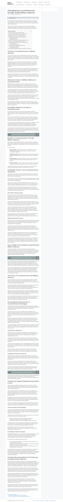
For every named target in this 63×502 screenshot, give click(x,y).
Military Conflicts (48, 4)
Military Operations (19, 2)
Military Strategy (33, 2)
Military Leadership (29, 4)
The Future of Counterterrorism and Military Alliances (17, 41)
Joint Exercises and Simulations (14, 46)
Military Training (41, 4)
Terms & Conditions (53, 500)
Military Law (35, 4)
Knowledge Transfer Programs (14, 47)
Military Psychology (27, 2)
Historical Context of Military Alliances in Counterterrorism (18, 33)
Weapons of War (46, 2)
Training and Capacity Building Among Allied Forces (17, 45)
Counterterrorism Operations (12, 494)
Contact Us (37, 500)
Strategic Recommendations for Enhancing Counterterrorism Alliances (20, 48)
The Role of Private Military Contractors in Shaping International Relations (18, 496)
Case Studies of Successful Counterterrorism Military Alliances (18, 40)
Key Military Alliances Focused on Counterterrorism (17, 34)
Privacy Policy (42, 500)
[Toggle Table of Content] (30, 31)
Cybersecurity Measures (13, 43)
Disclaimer (47, 500)
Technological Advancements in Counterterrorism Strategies (18, 42)
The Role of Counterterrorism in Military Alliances (16, 32)
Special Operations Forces (20, 4)
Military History (40, 2)
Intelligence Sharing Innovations (14, 44)
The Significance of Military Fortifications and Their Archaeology (17, 495)
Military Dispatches (11, 3)
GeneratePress (21, 500)
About (34, 500)
